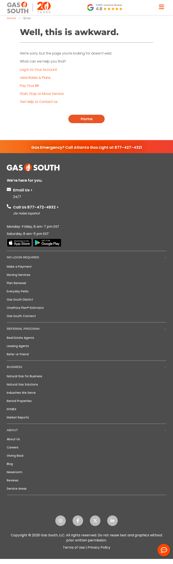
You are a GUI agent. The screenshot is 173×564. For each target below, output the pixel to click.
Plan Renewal (16, 283)
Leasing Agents (18, 346)
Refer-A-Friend (18, 354)
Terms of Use (74, 547)
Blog (10, 464)
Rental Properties (19, 401)
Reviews (12, 480)
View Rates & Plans (35, 77)
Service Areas (17, 488)
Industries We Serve (21, 393)
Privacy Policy (99, 547)
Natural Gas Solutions (22, 384)
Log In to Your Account (38, 69)
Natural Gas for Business (24, 376)
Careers (12, 447)
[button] (86, 257)
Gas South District (20, 299)
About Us (13, 439)
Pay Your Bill (29, 85)
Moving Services (18, 275)
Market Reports (18, 417)
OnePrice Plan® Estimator (25, 308)
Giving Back (15, 456)
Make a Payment (19, 266)
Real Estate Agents (20, 338)
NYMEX (11, 409)
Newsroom (14, 472)
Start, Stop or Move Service (42, 93)
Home (87, 119)
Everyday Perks (17, 291)
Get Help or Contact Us (39, 101)
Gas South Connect (21, 316)
